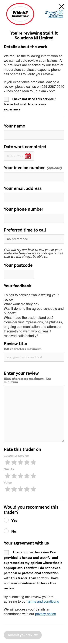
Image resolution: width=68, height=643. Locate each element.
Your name (14, 126)
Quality (9, 469)
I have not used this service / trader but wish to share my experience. (30, 104)
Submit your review (23, 635)
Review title (23, 346)
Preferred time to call (25, 230)
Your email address (23, 188)
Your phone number (23, 209)
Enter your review (27, 377)
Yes (14, 520)
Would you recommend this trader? (31, 510)
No (13, 531)
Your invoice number (24, 167)
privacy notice (45, 613)
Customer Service (16, 455)
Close (61, 6)
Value (8, 482)
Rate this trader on (22, 449)
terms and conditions (43, 601)
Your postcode (18, 265)
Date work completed (25, 146)
